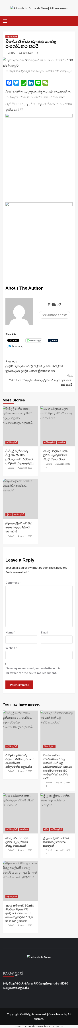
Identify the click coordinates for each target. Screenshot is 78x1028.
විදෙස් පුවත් (49, 746)
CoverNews (55, 1014)
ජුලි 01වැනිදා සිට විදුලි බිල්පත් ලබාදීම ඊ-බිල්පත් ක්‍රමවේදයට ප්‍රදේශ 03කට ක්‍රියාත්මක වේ (34, 366)
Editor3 (11, 52)
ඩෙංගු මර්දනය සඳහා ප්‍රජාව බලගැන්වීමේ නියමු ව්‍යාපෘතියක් (55, 455)
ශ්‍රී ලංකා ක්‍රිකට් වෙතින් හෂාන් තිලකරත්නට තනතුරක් (18, 527)
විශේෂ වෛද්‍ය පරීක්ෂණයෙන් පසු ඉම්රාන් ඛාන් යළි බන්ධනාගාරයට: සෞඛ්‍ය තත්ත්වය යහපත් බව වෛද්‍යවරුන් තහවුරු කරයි (57, 767)
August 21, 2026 (63, 464)
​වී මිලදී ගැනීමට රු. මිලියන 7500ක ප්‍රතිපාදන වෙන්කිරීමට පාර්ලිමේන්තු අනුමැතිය (35, 985)
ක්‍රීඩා (9, 514)
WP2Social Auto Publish (25, 1026)
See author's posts (54, 315)
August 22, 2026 (25, 468)
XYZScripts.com (56, 1026)
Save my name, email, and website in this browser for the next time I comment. (33, 670)
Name (10, 632)
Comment (13, 582)
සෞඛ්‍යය (61, 442)
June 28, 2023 (26, 52)
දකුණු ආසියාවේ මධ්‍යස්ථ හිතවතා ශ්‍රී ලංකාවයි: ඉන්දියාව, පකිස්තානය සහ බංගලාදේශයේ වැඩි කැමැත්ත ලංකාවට (19, 913)
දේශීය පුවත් (12, 37)
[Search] (73, 20)
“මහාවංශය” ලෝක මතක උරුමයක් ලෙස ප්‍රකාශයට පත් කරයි (41, 380)
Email (45, 632)
